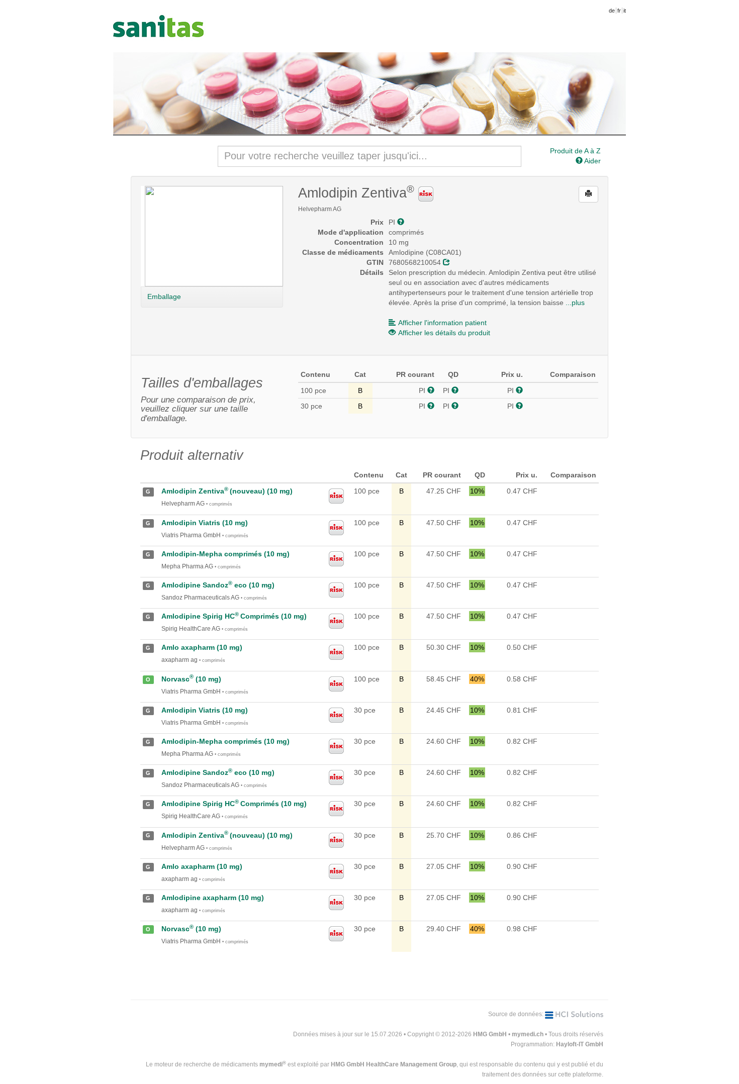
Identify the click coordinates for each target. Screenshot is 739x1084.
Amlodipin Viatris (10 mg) (204, 523)
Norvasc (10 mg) (191, 679)
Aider (592, 161)
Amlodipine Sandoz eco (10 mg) (217, 585)
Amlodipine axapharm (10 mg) (212, 898)
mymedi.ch (527, 1034)
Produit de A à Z (575, 151)
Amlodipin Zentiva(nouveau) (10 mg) (227, 491)
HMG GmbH (490, 1034)
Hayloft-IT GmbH (579, 1044)
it (624, 11)
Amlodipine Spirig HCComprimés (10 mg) (234, 616)
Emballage (164, 296)
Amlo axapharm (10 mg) (201, 647)
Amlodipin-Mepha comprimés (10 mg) (225, 554)
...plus (575, 303)
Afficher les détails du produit (444, 333)
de (612, 11)
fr (619, 11)
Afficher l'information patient (442, 323)
